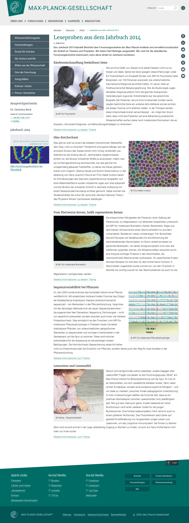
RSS (137, 489)
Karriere (74, 21)
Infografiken (21, 79)
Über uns (16, 21)
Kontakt (137, 476)
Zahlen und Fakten (21, 485)
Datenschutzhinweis (98, 514)
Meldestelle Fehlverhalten (24, 500)
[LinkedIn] (183, 43)
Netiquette (91, 495)
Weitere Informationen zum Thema (72, 358)
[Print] (183, 76)
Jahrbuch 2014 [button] (20, 130)
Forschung (35, 21)
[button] (101, 108)
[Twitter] (183, 56)
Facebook (94, 480)
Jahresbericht (18, 490)
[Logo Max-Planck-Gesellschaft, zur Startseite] (59, 10)
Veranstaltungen (24, 44)
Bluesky (55, 480)
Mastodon (56, 485)
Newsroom (55, 21)
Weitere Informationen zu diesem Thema (75, 129)
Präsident (16, 480)
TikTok (54, 495)
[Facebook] (183, 36)
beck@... (17, 121)
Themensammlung (163, 482)
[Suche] (175, 8)
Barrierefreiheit (118, 514)
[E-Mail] (183, 69)
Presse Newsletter (164, 476)
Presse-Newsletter (25, 93)
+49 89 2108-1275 (21, 118)
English (152, 8)
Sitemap (67, 514)
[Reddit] (183, 49)
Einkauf (15, 495)
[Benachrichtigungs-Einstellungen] (183, 8)
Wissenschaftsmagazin (27, 38)
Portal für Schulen (25, 51)
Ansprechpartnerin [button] (23, 103)
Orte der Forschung (25, 72)
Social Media (57, 475)
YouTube (93, 490)
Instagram (94, 485)
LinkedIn (55, 490)
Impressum (79, 514)
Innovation (92, 21)
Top (174, 462)
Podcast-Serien (23, 86)
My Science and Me (25, 58)
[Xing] (183, 62)
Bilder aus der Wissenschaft (30, 65)
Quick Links (19, 475)
